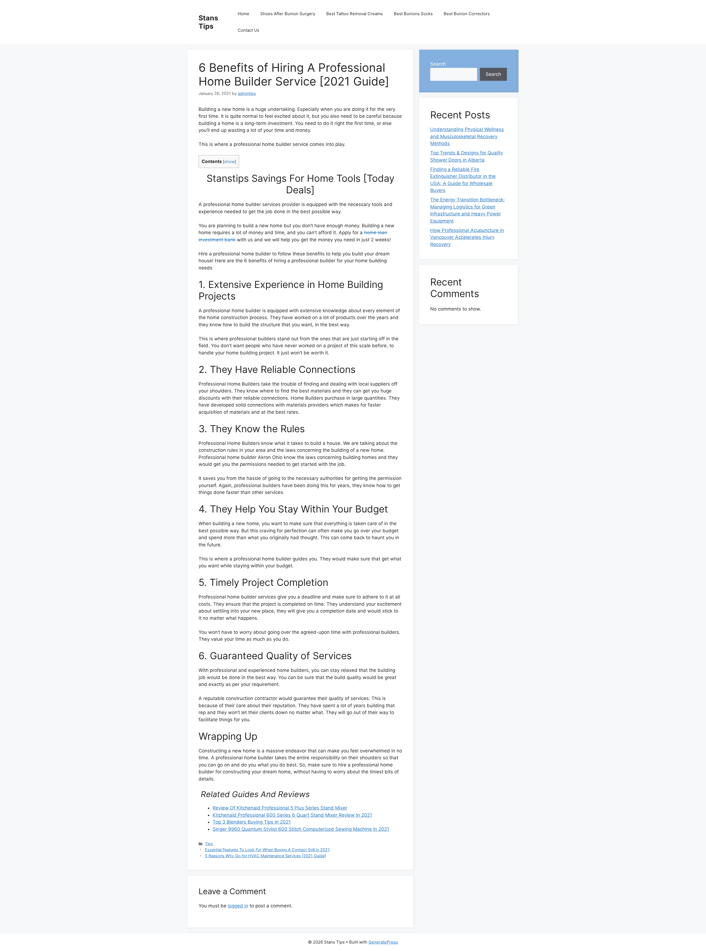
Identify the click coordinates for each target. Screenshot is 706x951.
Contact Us (248, 30)
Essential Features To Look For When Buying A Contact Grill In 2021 (267, 849)
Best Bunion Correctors (467, 13)
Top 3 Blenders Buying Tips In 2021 (252, 822)
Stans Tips (208, 22)
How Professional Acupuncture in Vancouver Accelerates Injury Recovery (467, 237)
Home (243, 13)
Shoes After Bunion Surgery (287, 13)
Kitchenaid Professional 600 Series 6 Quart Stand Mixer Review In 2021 (292, 815)
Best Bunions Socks (413, 13)
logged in (238, 906)
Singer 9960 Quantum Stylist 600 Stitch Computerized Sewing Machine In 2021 (301, 829)
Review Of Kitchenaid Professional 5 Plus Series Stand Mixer (280, 808)
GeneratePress (383, 942)
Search (438, 64)
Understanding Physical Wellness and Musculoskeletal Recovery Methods (467, 136)
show (229, 161)
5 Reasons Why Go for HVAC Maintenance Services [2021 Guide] (265, 855)
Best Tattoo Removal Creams (354, 13)
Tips (209, 843)
